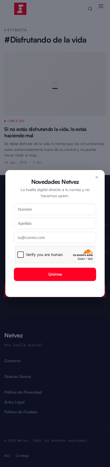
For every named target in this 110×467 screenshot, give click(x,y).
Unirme (55, 274)
